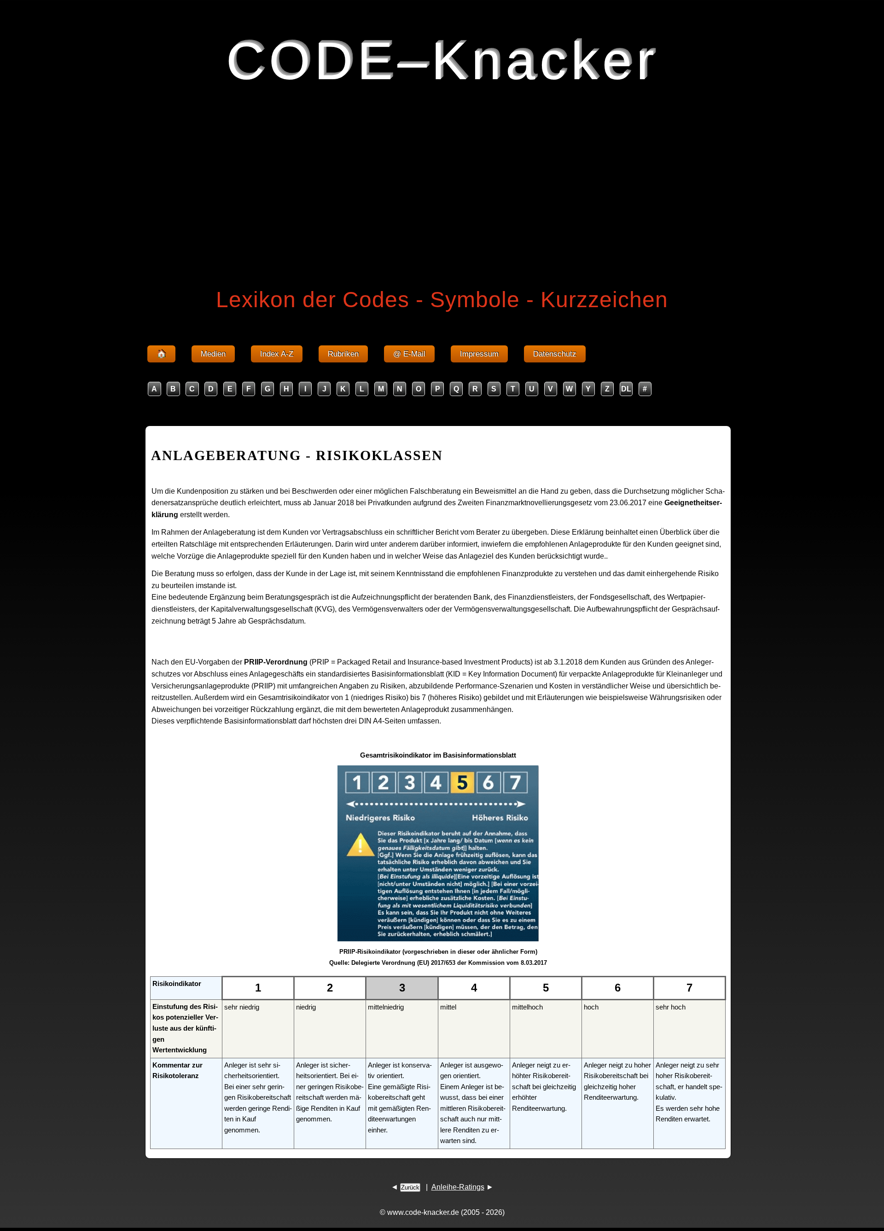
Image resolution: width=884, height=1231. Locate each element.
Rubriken (343, 354)
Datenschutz (554, 354)
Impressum (479, 354)
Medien (213, 354)
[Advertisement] (442, 172)
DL (626, 389)
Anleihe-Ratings (457, 1187)
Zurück (410, 1187)
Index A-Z (276, 354)
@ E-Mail (409, 354)
